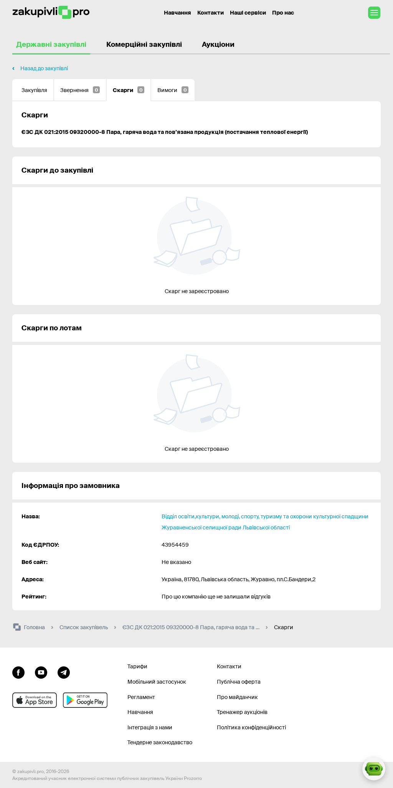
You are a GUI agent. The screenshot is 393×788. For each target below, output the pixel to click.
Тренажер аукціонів (242, 712)
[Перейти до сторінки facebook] (18, 671)
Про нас (283, 12)
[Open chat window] (373, 768)
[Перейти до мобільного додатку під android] (85, 700)
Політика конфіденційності (251, 727)
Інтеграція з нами (149, 727)
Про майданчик (237, 697)
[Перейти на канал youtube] (41, 671)
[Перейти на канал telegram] (64, 671)
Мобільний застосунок (156, 681)
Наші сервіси (248, 12)
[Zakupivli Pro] (51, 12)
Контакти (210, 12)
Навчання (177, 12)
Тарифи (137, 666)
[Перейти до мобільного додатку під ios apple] (34, 700)
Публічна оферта (239, 681)
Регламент (141, 697)
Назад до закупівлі (44, 68)
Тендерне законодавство (159, 742)
